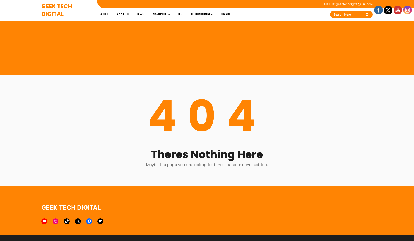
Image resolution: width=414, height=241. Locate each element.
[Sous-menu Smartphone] (169, 14)
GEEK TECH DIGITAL (56, 10)
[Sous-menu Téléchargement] (212, 14)
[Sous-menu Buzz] (144, 14)
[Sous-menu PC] (182, 14)
